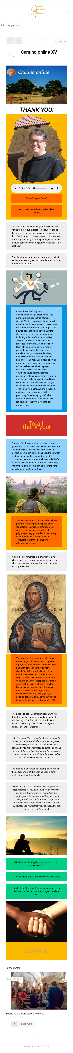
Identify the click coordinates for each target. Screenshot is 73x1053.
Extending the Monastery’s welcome (25, 1013)
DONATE (36, 951)
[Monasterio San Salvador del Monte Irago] (36, 10)
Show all (61, 41)
